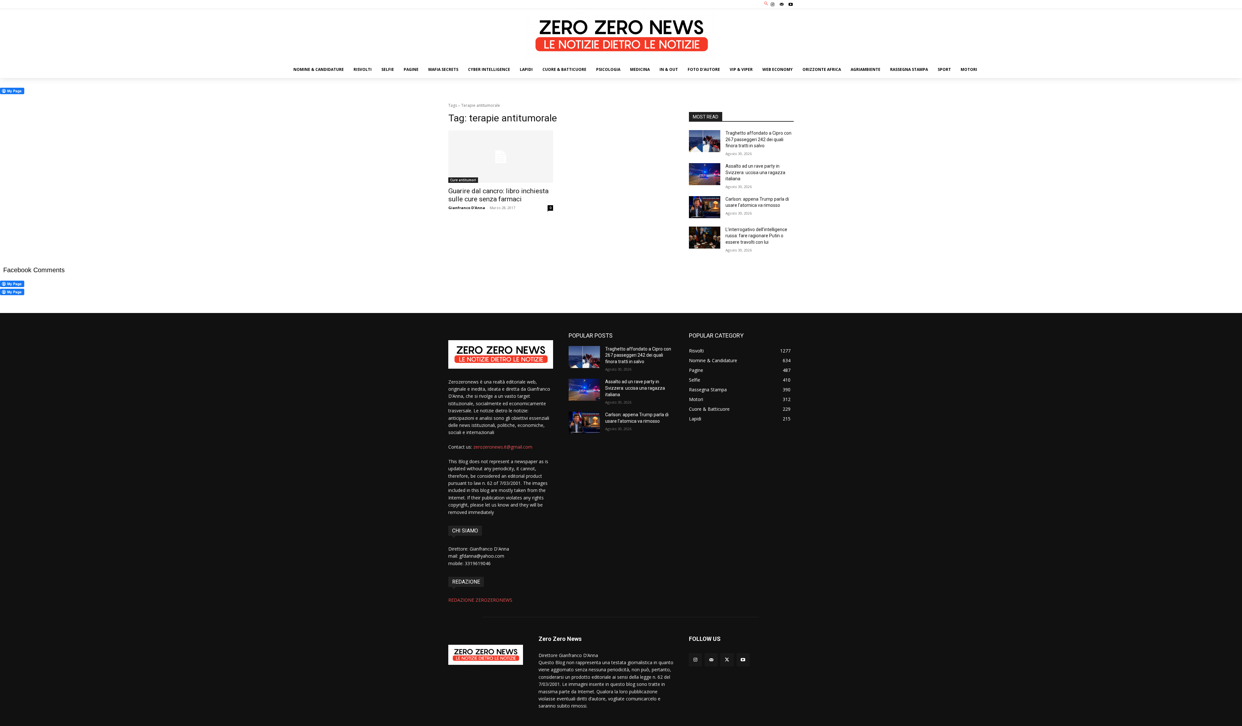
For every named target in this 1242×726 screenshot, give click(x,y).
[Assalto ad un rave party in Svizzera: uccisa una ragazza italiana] (704, 174)
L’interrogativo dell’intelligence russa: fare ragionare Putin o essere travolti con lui (756, 236)
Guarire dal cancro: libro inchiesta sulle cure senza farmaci (498, 195)
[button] (766, 3)
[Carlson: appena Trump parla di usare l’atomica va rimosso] (704, 207)
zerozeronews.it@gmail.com (502, 447)
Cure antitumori (463, 180)
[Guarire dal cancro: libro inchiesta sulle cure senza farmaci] (500, 156)
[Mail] (782, 4)
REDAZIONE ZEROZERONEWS (480, 600)
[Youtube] (791, 4)
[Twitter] (727, 659)
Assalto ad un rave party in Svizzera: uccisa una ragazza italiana (755, 172)
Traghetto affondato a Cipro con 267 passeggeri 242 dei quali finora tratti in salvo (758, 139)
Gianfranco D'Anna (466, 207)
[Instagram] (772, 4)
